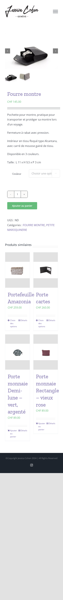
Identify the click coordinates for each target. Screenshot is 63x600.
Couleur (16, 173)
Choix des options (13, 323)
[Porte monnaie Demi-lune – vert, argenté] (17, 352)
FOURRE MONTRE (34, 225)
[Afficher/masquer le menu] (55, 11)
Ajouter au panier (22, 205)
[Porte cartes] (45, 270)
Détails (24, 320)
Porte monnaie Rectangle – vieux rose (47, 390)
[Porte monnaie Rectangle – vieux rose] (45, 352)
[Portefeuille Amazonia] (17, 270)
